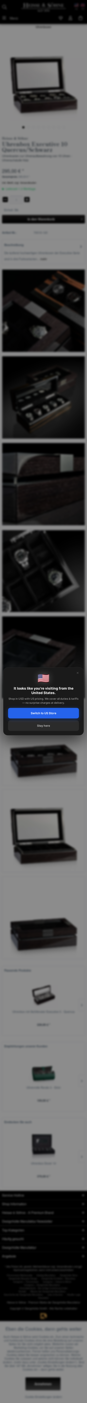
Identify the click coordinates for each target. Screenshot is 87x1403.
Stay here (43, 725)
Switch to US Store (43, 713)
